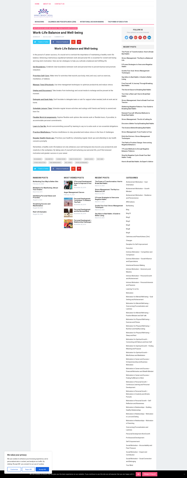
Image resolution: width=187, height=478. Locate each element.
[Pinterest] (79, 42)
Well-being (68, 162)
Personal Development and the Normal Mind (82, 210)
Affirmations (130, 202)
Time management (55, 162)
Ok (138, 474)
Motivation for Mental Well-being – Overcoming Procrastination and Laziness (138, 306)
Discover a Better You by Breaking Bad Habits (138, 123)
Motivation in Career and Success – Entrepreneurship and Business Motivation (138, 362)
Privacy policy (150, 474)
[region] (28, 462)
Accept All (42, 469)
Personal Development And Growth (138, 434)
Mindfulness (89, 159)
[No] (184, 474)
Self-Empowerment (133, 441)
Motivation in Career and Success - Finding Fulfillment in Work (55, 28)
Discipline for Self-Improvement (137, 244)
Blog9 (128, 233)
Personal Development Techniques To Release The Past (82, 200)
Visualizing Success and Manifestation (41, 205)
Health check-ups (75, 159)
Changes (129, 240)
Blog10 (128, 213)
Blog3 (128, 221)
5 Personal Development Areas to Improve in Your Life (83, 183)
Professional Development (135, 438)
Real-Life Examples (40, 212)
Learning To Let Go (132, 289)
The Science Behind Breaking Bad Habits (136, 128)
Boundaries (37, 159)
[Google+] (73, 42)
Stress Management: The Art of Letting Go (137, 119)
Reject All (28, 469)
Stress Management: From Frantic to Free (137, 132)
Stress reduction (39, 162)
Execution (129, 248)
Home (37, 4)
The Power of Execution (118, 22)
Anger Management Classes (74, 192)
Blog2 (128, 217)
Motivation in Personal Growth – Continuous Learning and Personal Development (137, 384)
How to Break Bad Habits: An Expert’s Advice (137, 161)
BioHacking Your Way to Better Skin (45, 181)
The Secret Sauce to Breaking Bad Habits (136, 90)
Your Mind (129, 465)
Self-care (100, 159)
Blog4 (128, 225)
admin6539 (36, 37)
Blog (127, 209)
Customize (14, 469)
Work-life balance (81, 162)
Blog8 (128, 229)
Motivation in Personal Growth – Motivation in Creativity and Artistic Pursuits (138, 394)
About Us (47, 4)
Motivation (129, 293)
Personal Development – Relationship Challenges (83, 221)
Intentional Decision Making (92, 22)
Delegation (49, 159)
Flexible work (61, 159)
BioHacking (39, 22)
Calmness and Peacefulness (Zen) (62, 22)
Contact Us (59, 4)
